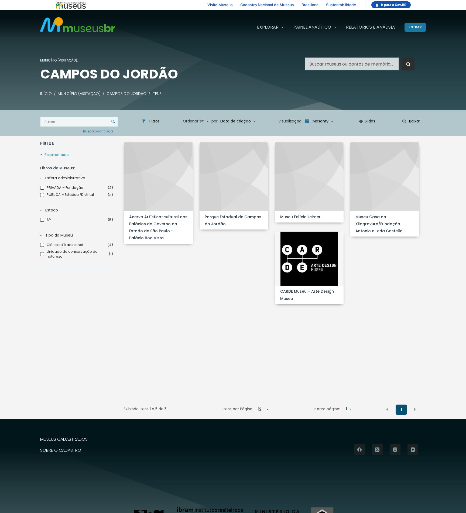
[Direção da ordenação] (204, 121)
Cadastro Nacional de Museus (267, 4)
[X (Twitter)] (377, 449)
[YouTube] (412, 449)
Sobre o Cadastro (60, 450)
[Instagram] (395, 449)
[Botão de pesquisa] (408, 63)
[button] (387, 409)
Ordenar (190, 121)
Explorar (268, 27)
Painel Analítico (312, 27)
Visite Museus (220, 4)
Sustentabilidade (341, 4)
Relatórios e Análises (371, 27)
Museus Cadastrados (64, 439)
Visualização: (290, 121)
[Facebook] (359, 449)
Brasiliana (309, 4)
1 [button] (401, 409)
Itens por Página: (238, 409)
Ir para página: (327, 409)
